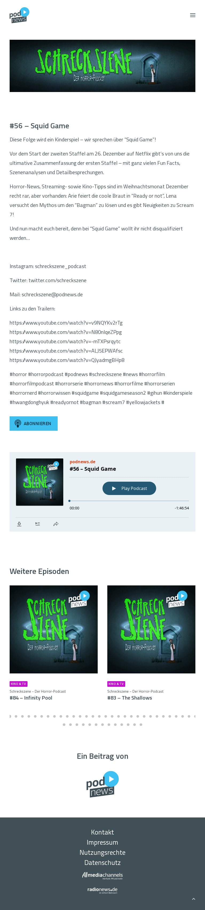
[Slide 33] (77, 724)
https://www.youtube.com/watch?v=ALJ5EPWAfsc (66, 350)
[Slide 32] (70, 724)
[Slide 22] (144, 716)
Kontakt (102, 832)
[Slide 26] (170, 716)
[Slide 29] (189, 716)
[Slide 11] (73, 716)
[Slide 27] (176, 716)
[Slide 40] (122, 724)
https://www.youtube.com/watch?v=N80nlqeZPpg (66, 332)
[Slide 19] (125, 716)
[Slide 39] (115, 724)
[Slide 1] (9, 716)
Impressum (102, 842)
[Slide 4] (29, 716)
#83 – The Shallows (135, 695)
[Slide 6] (41, 716)
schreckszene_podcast (60, 266)
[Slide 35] (89, 724)
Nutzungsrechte (102, 852)
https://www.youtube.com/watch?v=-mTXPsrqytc (65, 341)
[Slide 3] (22, 716)
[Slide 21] (138, 716)
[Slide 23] (150, 716)
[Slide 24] (157, 716)
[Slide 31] (64, 724)
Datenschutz (102, 862)
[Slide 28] (182, 716)
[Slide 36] (96, 724)
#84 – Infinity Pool (38, 695)
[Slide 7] (48, 716)
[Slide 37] (102, 724)
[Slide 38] (109, 724)
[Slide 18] (118, 716)
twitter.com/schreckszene (57, 280)
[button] (192, 15)
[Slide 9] (61, 716)
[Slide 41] (128, 724)
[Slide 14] (93, 716)
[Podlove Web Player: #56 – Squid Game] (102, 492)
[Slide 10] (67, 716)
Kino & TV (18, 684)
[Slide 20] (131, 716)
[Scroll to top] (193, 898)
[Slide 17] (112, 716)
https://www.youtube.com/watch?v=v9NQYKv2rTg (66, 322)
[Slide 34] (83, 724)
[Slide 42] (134, 724)
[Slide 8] (54, 716)
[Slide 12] (80, 716)
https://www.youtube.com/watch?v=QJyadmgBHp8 (67, 360)
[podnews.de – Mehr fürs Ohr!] (19, 15)
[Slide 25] (163, 716)
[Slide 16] (105, 716)
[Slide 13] (86, 716)
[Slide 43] (141, 724)
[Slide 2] (16, 716)
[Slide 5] (35, 716)
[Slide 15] (99, 716)
